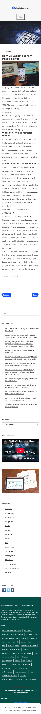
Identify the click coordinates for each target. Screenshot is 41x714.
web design (23, 668)
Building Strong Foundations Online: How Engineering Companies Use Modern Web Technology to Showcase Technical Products (20, 344)
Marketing (8, 534)
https (17, 646)
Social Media (9, 547)
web (15, 668)
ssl (19, 664)
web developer (7, 672)
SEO (6, 543)
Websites (8, 573)
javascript (26, 649)
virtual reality (6, 668)
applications (28, 631)
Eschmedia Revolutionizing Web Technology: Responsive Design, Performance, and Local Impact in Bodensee (20, 372)
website (32, 672)
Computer (8, 509)
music (29, 653)
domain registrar (8, 638)
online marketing (8, 657)
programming (7, 661)
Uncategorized (10, 556)
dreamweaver (21, 638)
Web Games (9, 560)
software (13, 664)
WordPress (19, 679)
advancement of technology (11, 631)
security (17, 661)
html (3, 646)
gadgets (6, 276)
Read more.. (16, 619)
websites (23, 676)
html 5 (10, 646)
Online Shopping (22, 657)
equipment (9, 522)
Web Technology (10, 564)
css (36, 634)
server (29, 661)
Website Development (12, 568)
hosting (30, 642)
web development (21, 672)
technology (15, 276)
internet (5, 649)
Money (7, 539)
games (23, 642)
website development (9, 676)
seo (23, 661)
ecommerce (6, 642)
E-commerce (32, 638)
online (36, 653)
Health (7, 526)
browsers (5, 634)
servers (4, 664)
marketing (5, 653)
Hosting (8, 530)
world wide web (31, 679)
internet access (15, 649)
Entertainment (10, 517)
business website (17, 634)
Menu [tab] (20, 17)
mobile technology (18, 653)
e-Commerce (9, 513)
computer (28, 634)
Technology (8, 51)
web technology (7, 679)
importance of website (29, 646)
